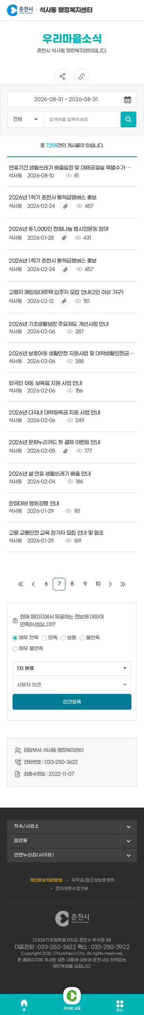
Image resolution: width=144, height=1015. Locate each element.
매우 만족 (28, 638)
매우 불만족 (31, 649)
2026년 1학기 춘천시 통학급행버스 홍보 (52, 197)
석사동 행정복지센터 (57, 10)
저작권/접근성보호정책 (92, 880)
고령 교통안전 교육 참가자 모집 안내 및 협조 (56, 533)
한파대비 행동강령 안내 (34, 504)
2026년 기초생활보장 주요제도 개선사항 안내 (58, 324)
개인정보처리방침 (46, 880)
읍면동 (21, 840)
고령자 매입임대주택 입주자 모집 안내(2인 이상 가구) (66, 292)
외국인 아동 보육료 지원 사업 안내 (45, 383)
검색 (128, 119)
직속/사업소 (26, 826)
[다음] (110, 584)
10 (98, 584)
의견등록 (72, 702)
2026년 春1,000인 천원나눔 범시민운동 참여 (58, 229)
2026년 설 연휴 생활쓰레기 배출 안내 (50, 474)
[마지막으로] (123, 584)
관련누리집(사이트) (34, 855)
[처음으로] (21, 584)
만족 (52, 638)
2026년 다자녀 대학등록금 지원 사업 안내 (54, 413)
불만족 (93, 638)
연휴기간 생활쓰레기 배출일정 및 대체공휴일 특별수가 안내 (72, 168)
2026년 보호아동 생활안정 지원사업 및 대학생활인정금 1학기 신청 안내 (72, 353)
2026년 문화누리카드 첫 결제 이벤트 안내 (54, 442)
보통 (71, 638)
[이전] (33, 584)
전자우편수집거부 (72, 888)
